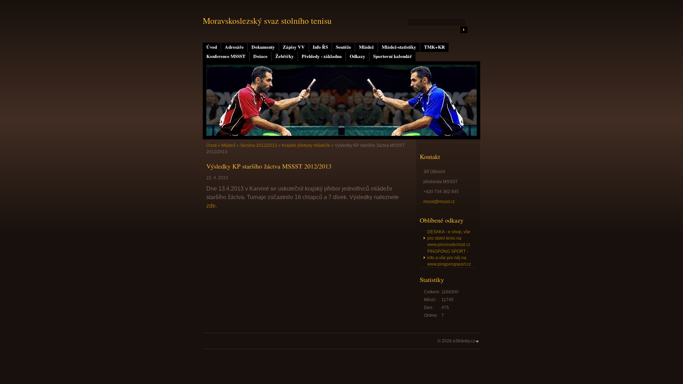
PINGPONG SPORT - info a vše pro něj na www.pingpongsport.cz (449, 258)
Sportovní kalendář (392, 56)
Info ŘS (320, 46)
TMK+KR (434, 46)
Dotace (260, 56)
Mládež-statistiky (399, 46)
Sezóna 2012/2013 (258, 145)
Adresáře (234, 46)
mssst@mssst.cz (439, 201)
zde (211, 206)
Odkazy (357, 56)
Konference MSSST (225, 56)
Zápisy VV (294, 46)
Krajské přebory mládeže (306, 145)
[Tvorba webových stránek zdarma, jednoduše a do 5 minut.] (477, 341)
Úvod (211, 46)
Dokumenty (263, 46)
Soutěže (343, 46)
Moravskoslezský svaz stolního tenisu (267, 20)
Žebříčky (284, 56)
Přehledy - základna (322, 56)
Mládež (366, 46)
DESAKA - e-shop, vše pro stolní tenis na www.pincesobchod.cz (448, 238)
